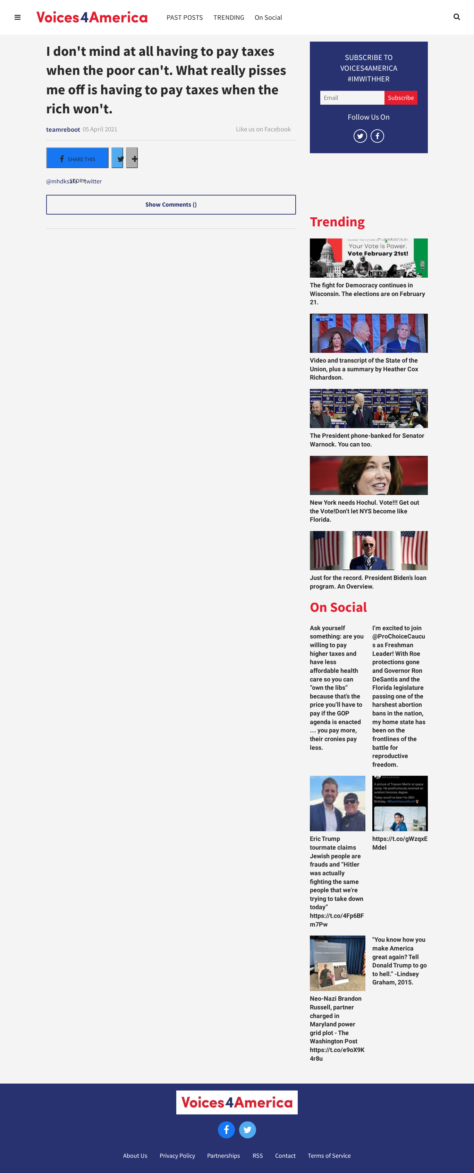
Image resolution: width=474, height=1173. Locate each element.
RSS (258, 1155)
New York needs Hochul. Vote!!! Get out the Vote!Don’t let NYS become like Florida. (364, 511)
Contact (285, 1155)
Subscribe (401, 98)
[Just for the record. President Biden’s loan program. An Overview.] (369, 550)
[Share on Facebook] (77, 157)
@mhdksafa (61, 182)
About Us (135, 1155)
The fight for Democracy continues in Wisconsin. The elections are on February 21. (367, 294)
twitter (93, 182)
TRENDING (228, 17)
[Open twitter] (360, 136)
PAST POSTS (185, 17)
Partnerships (223, 1155)
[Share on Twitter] (117, 157)
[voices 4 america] (92, 17)
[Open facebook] (377, 136)
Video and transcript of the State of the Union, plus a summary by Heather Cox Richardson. (364, 369)
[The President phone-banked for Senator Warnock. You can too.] (369, 408)
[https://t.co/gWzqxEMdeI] (400, 803)
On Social (268, 17)
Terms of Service (329, 1155)
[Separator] (132, 157)
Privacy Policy (177, 1155)
